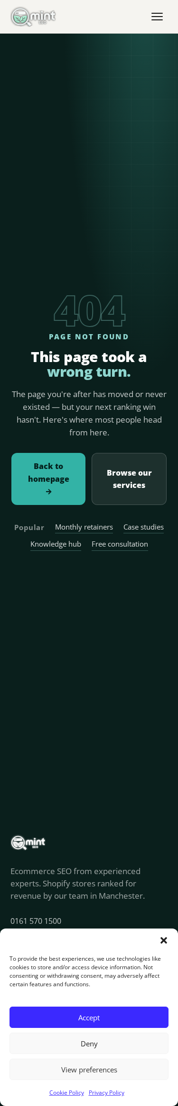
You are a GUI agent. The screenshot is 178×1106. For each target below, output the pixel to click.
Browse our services (129, 479)
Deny (89, 1043)
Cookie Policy (66, 1092)
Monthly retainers (84, 526)
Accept (89, 1017)
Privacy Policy (106, 1092)
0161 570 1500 (35, 921)
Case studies (143, 526)
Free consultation (120, 544)
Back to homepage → (48, 478)
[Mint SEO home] (33, 16)
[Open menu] (157, 16)
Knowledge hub (55, 544)
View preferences (89, 1069)
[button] (164, 940)
